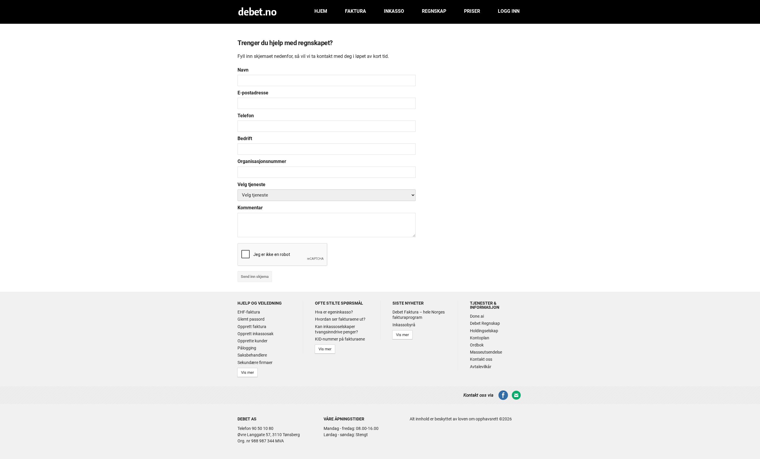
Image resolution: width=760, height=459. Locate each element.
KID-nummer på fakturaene (340, 339)
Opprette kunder (252, 340)
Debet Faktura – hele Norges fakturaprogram (418, 315)
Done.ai (477, 316)
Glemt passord (251, 319)
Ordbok (477, 345)
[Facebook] (503, 399)
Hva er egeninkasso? (334, 312)
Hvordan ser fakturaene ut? (340, 319)
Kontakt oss (481, 359)
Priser (472, 11)
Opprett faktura (252, 326)
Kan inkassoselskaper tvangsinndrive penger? (336, 329)
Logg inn (509, 11)
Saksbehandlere (252, 355)
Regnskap (434, 11)
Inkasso (394, 11)
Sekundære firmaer (255, 362)
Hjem (320, 11)
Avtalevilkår (480, 366)
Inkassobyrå (403, 324)
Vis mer (247, 372)
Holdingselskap (484, 330)
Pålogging (247, 348)
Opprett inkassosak (255, 333)
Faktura (355, 11)
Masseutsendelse (486, 352)
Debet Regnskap (485, 323)
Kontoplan (479, 337)
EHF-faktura (249, 312)
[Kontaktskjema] (516, 399)
